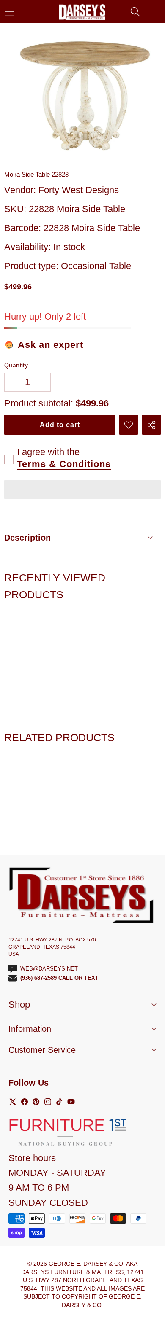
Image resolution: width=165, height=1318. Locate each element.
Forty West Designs (78, 190)
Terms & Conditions (64, 464)
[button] (82, 490)
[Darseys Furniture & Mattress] (82, 12)
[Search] (135, 11)
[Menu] (9, 11)
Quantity (16, 365)
